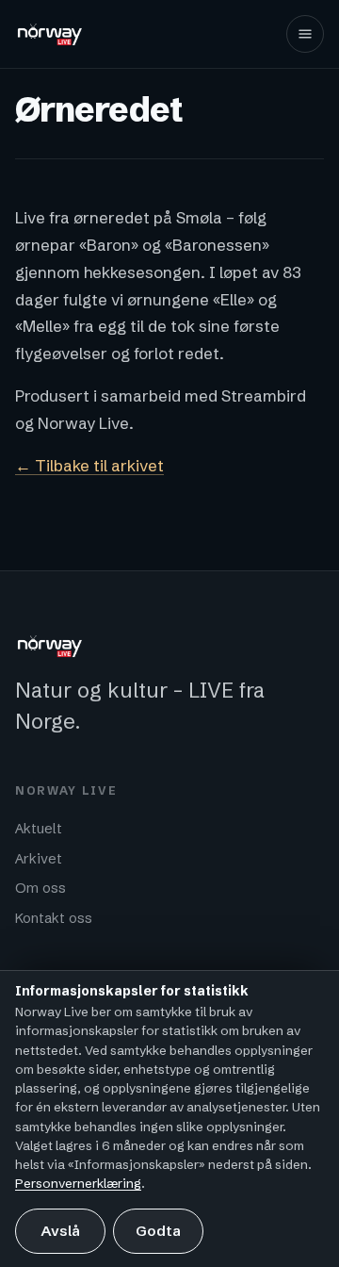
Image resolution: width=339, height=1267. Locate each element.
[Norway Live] (50, 34)
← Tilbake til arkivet (89, 465)
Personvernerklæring (78, 1183)
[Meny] (305, 34)
